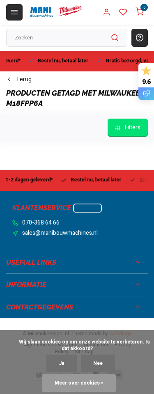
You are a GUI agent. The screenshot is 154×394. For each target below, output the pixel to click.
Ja (61, 363)
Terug (24, 80)
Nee (98, 363)
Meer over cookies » (79, 383)
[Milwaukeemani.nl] (56, 12)
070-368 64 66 (41, 223)
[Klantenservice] (87, 208)
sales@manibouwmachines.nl (60, 233)
